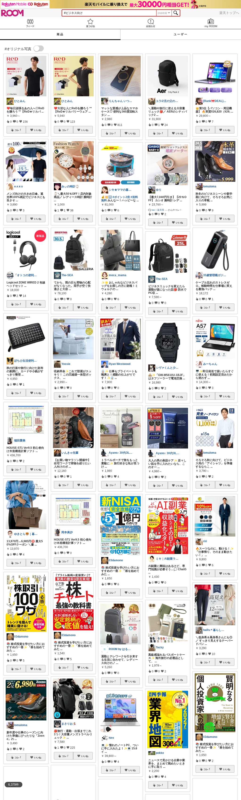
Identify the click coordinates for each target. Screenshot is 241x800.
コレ (17, 130)
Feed (30, 23)
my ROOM (211, 23)
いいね (37, 130)
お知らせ (150, 23)
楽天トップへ (229, 13)
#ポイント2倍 (121, 197)
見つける (90, 23)
